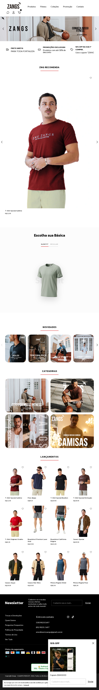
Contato (80, 6)
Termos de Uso (11, 634)
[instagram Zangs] (68, 617)
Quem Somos (10, 620)
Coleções (55, 6)
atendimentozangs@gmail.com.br (49, 632)
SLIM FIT (44, 244)
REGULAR (54, 244)
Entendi (26, 685)
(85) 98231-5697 (42, 627)
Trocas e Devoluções (13, 615)
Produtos (32, 6)
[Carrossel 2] (38, 348)
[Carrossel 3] (27, 431)
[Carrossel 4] (72, 431)
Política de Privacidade (14, 630)
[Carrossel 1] (49, 28)
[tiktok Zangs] (73, 617)
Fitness (43, 6)
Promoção (67, 6)
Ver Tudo (9, 639)
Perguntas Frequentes (14, 625)
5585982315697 (42, 622)
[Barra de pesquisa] (8, 12)
